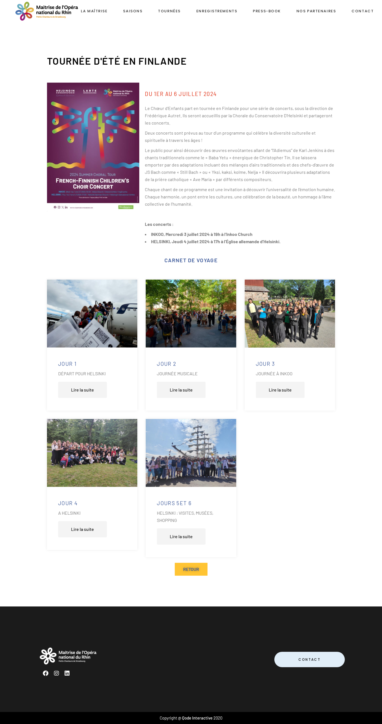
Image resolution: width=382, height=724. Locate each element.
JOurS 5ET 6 (174, 503)
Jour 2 (166, 363)
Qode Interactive (197, 717)
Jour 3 (265, 363)
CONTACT (309, 659)
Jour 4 (67, 503)
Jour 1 (67, 363)
